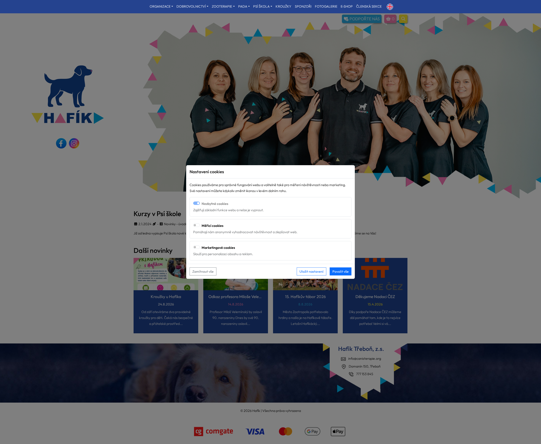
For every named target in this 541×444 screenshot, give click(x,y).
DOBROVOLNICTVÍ (191, 6)
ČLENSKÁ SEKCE (369, 6)
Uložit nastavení (311, 271)
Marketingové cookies (218, 247)
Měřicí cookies (212, 225)
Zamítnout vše (203, 271)
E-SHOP (347, 6)
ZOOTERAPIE (222, 6)
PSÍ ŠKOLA (261, 6)
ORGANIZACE (160, 6)
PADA (242, 6)
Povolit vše (340, 271)
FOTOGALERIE (326, 6)
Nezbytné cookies (215, 204)
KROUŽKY (283, 6)
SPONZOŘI (303, 6)
